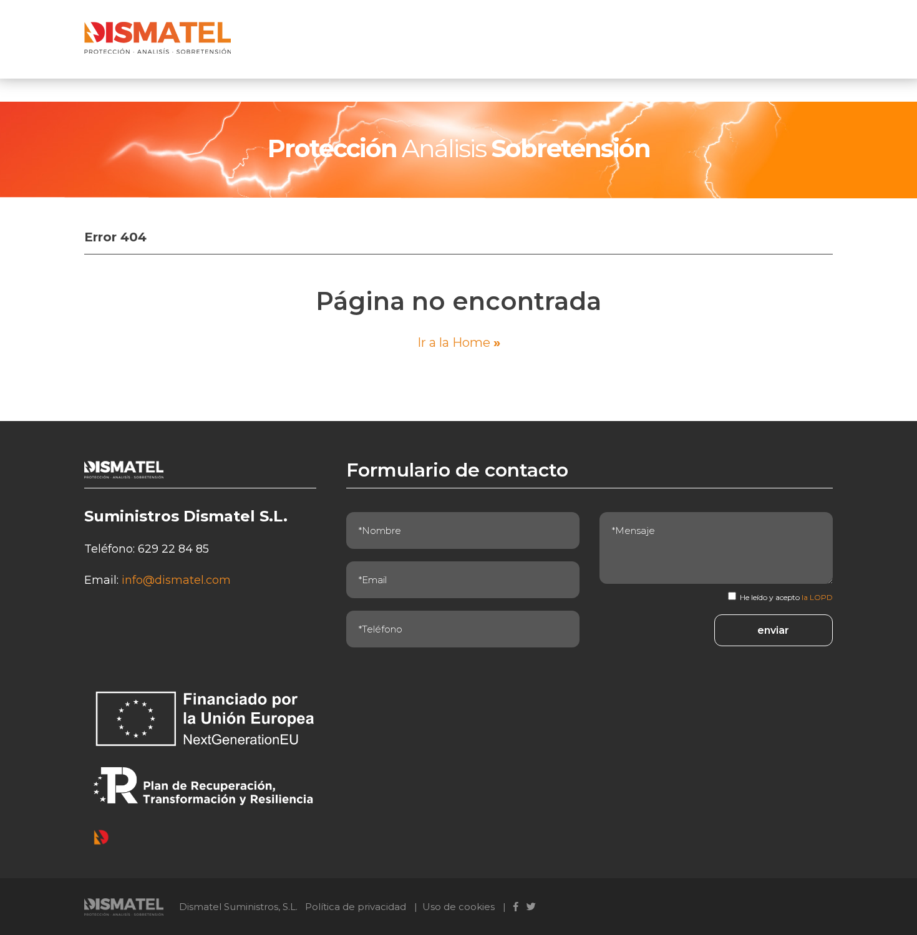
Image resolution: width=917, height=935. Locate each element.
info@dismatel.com (176, 580)
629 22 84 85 (173, 549)
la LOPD (817, 597)
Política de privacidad (355, 907)
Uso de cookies (458, 907)
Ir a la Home (458, 342)
